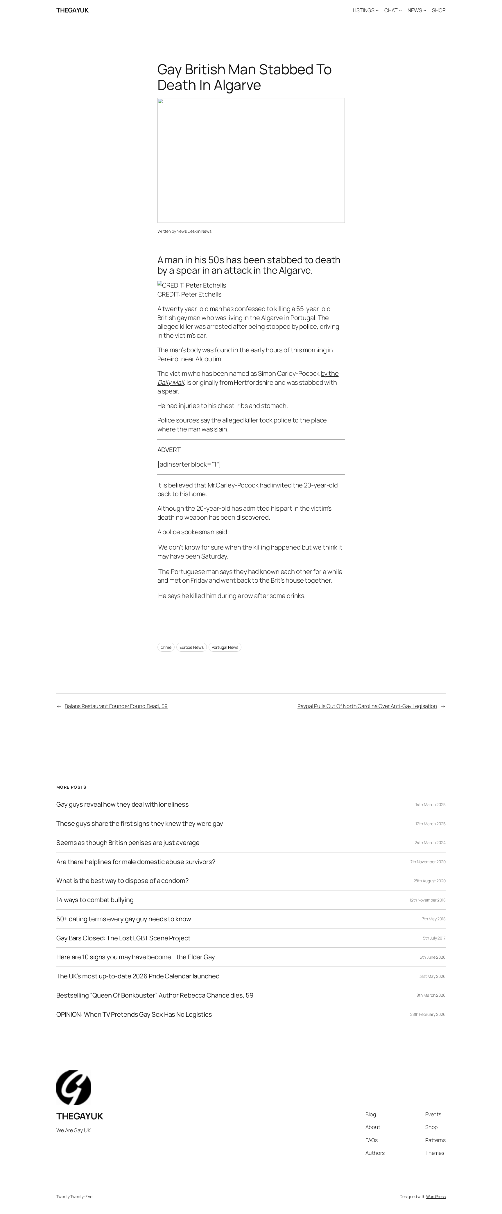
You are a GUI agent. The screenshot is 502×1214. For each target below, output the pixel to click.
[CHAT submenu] (400, 10)
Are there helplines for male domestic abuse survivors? (136, 862)
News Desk (186, 231)
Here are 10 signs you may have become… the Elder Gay (135, 957)
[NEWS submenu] (424, 10)
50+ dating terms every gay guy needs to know (123, 919)
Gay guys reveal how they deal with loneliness (122, 804)
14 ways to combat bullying (94, 900)
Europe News (192, 647)
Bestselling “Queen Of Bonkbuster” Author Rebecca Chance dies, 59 (155, 995)
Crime (166, 647)
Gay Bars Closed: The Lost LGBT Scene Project (123, 938)
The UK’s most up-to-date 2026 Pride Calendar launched (138, 976)
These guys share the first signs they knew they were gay (139, 823)
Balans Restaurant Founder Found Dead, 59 (116, 705)
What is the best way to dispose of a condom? (122, 880)
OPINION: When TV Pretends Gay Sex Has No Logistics (134, 1014)
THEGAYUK (72, 10)
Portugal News (225, 647)
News (206, 231)
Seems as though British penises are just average (128, 842)
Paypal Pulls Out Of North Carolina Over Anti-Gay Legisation (367, 705)
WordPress (436, 1196)
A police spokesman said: (193, 531)
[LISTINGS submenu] (377, 10)
